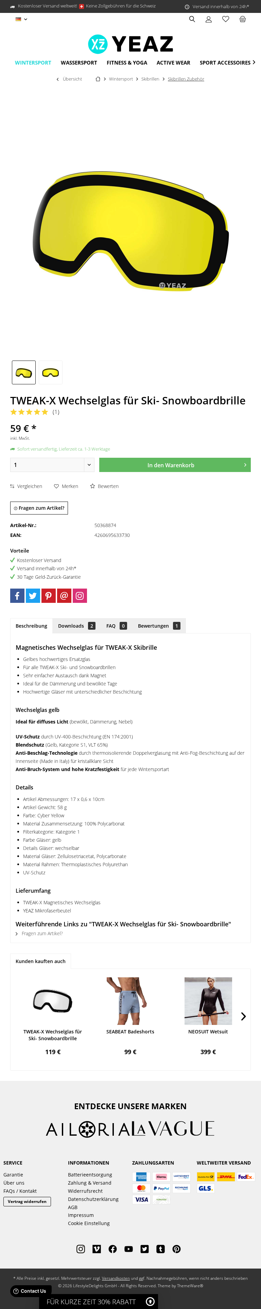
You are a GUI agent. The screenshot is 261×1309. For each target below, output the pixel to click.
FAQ (115, 626)
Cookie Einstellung (89, 1223)
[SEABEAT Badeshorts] (130, 1001)
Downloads (75, 626)
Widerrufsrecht (85, 1191)
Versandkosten (116, 1278)
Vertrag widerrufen (27, 1201)
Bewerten (108, 486)
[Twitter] (33, 596)
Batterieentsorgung (90, 1174)
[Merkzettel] (225, 19)
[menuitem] (242, 19)
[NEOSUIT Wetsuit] (208, 1001)
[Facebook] (17, 596)
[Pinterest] (48, 596)
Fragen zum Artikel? (40, 508)
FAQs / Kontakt (20, 1191)
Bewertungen (158, 626)
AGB (72, 1207)
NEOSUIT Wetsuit (208, 1031)
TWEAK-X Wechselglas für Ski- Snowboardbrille (52, 1035)
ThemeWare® (190, 1286)
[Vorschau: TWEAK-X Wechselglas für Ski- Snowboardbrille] (24, 372)
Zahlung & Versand (89, 1183)
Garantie (13, 1174)
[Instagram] (80, 596)
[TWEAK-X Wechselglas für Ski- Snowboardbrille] (53, 1001)
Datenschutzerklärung (93, 1199)
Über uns (13, 1183)
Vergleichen (29, 486)
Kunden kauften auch (41, 961)
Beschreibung (31, 626)
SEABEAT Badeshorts (130, 1031)
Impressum (81, 1215)
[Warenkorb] (243, 19)
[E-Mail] (64, 596)
